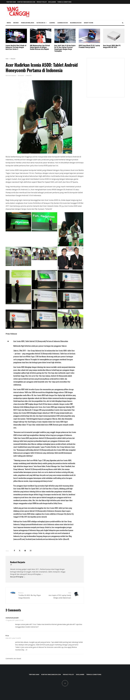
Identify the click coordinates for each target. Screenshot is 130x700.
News (9, 23)
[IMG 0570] (44, 289)
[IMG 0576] (70, 308)
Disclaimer (52, 2)
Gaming (52, 23)
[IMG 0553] (44, 260)
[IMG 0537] (44, 231)
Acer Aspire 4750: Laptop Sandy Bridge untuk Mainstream (60, 595)
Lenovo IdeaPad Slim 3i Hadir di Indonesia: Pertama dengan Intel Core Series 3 (16, 47)
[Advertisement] (105, 79)
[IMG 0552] (18, 265)
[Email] (30, 550)
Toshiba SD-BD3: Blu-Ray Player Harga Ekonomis (29, 595)
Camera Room (62, 23)
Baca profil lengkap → (17, 577)
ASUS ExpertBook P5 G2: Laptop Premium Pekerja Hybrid (89, 46)
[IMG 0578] (18, 328)
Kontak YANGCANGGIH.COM (26, 2)
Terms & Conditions (64, 2)
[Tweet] (19, 550)
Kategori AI (41, 23)
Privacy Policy (42, 2)
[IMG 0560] (70, 269)
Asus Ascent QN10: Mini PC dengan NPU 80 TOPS (112, 46)
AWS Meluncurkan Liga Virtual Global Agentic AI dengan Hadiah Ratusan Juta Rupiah (40, 47)
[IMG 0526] (18, 231)
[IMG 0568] (18, 304)
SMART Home (88, 23)
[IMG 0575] (44, 308)
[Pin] (25, 550)
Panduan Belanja (27, 23)
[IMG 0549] (45, 117)
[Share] (14, 550)
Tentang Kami (11, 2)
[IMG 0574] (70, 289)
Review (16, 23)
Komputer (21, 75)
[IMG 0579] (44, 328)
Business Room (75, 23)
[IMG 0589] (70, 328)
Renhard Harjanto (11, 75)
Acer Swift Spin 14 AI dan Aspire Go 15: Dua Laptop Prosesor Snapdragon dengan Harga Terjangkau (64, 48)
